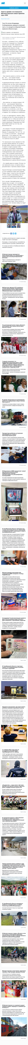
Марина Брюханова (5, 18)
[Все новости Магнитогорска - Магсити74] (3, 3)
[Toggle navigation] (25, 3)
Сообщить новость (14, 7)
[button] (1, 214)
